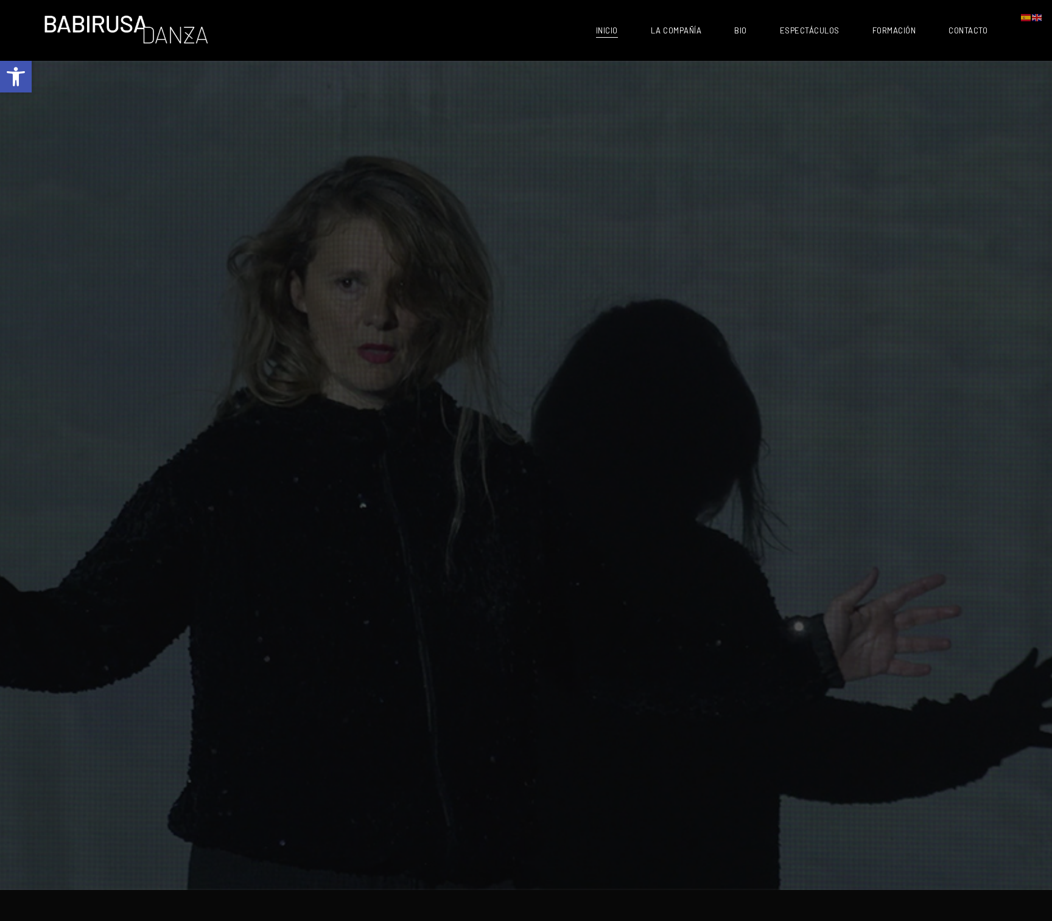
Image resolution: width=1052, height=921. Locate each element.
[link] (16, 76)
